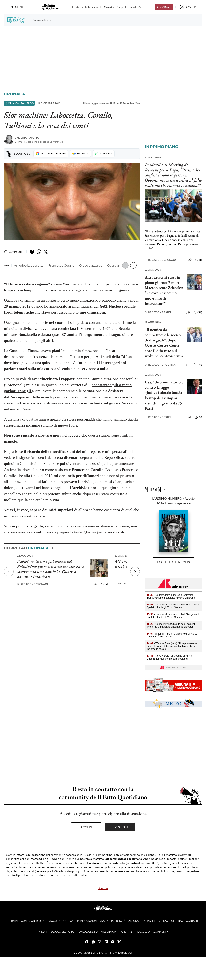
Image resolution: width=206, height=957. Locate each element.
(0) (106, 583)
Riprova (103, 888)
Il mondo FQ (132, 7)
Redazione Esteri (158, 312)
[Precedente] (9, 571)
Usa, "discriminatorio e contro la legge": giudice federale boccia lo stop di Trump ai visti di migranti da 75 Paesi (164, 395)
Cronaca (14, 93)
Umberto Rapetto (27, 137)
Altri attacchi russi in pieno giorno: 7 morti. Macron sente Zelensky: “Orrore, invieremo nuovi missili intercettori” (164, 290)
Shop (120, 7)
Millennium (91, 7)
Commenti (16, 251)
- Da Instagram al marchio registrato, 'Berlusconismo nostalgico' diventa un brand (171, 596)
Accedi (86, 827)
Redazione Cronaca (32, 584)
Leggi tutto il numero (173, 562)
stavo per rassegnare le (73, 312)
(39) (199, 312)
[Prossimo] (135, 571)
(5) (200, 259)
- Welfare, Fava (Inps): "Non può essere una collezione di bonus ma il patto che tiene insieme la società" (172, 646)
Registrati (120, 827)
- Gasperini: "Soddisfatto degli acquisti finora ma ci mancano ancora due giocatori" (171, 625)
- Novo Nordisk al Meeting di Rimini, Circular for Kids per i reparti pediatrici (170, 657)
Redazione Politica (160, 364)
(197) (199, 364)
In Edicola (77, 7)
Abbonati (164, 7)
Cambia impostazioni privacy (89, 920)
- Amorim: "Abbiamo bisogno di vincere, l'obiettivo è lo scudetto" (172, 635)
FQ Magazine (107, 7)
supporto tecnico (60, 875)
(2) (200, 417)
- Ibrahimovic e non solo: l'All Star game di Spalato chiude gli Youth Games (173, 606)
